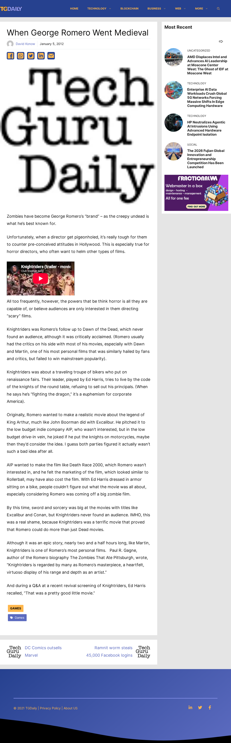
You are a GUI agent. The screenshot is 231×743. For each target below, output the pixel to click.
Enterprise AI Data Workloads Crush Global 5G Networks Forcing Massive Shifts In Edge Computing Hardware (207, 97)
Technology (96, 8)
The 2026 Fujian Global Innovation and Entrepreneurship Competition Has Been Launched (205, 159)
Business (154, 8)
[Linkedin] (190, 707)
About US (71, 708)
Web (178, 8)
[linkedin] (41, 55)
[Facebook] (210, 707)
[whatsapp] (20, 55)
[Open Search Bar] (218, 8)
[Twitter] (200, 707)
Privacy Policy (50, 708)
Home (74, 8)
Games (15, 608)
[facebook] (10, 55)
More (199, 8)
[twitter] (31, 55)
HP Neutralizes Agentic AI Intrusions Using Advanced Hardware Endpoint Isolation (206, 128)
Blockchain (129, 8)
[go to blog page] (221, 41)
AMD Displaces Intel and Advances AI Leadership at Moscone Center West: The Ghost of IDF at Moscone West (207, 65)
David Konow (25, 44)
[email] (51, 55)
